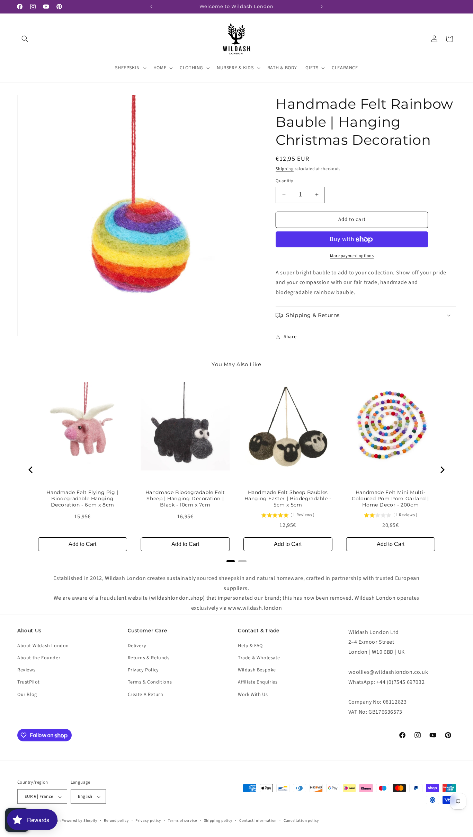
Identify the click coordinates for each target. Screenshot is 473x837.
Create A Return (145, 694)
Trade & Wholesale (259, 657)
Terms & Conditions (150, 682)
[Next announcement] (321, 6)
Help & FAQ (250, 645)
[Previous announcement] (151, 6)
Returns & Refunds (149, 657)
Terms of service (182, 820)
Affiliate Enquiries (257, 682)
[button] (25, 38)
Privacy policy (148, 820)
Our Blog (27, 694)
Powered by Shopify (79, 820)
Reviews (26, 670)
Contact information (258, 820)
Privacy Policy (143, 670)
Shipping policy (218, 820)
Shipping (285, 169)
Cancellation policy (301, 820)
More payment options (352, 256)
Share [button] (290, 337)
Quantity (284, 181)
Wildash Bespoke (257, 670)
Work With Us (253, 694)
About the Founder (38, 657)
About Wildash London (43, 645)
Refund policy (116, 820)
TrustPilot (28, 682)
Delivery (137, 645)
